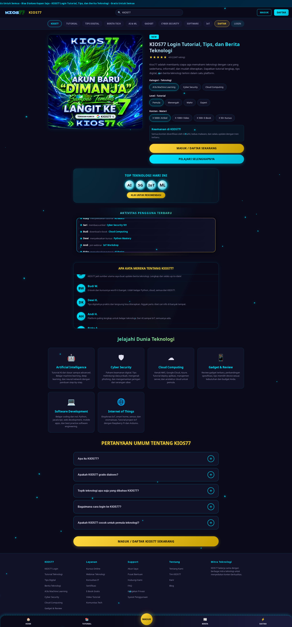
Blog (171, 585)
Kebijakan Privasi (136, 591)
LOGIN (237, 23)
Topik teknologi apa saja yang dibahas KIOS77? (108, 490)
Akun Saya (133, 568)
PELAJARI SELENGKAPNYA (197, 159)
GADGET (149, 23)
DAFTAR (281, 12)
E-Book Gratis (93, 591)
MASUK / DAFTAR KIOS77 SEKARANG (146, 541)
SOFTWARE (193, 23)
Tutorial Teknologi (54, 574)
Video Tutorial (93, 596)
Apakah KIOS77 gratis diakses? (98, 474)
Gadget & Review (53, 608)
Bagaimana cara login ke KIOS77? (99, 506)
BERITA (205, 621)
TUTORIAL (71, 23)
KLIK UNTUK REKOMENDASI (146, 195)
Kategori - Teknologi (160, 80)
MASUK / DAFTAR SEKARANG (197, 148)
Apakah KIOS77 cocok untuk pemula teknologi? (108, 522)
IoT (208, 23)
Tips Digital (50, 579)
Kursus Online (93, 568)
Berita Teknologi (53, 585)
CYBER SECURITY (170, 23)
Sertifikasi (91, 585)
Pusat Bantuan (135, 574)
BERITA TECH (114, 23)
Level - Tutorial (157, 95)
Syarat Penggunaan (138, 596)
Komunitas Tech (94, 602)
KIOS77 (54, 23)
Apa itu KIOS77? (88, 458)
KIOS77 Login (51, 568)
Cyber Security (52, 596)
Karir (171, 579)
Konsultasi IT (92, 579)
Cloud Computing (54, 602)
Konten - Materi (158, 111)
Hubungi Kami (135, 579)
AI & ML (133, 23)
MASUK (264, 12)
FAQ (130, 585)
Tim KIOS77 (175, 574)
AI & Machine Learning (56, 591)
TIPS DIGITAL (92, 23)
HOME (28, 621)
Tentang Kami (176, 568)
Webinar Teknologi (95, 574)
